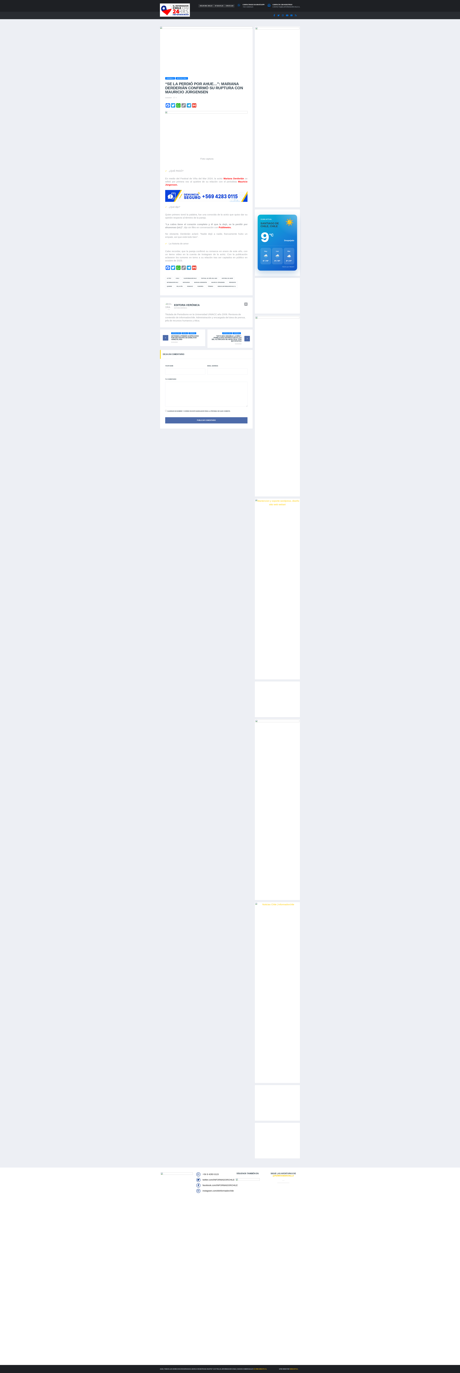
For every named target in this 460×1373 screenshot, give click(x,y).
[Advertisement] (277, 296)
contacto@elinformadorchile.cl (286, 7)
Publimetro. (225, 227)
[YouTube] (287, 15)
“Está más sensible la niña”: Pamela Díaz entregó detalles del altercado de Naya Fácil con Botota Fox (227, 338)
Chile (177, 278)
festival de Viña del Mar (209, 278)
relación (180, 286)
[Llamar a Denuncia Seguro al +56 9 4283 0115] (206, 196)
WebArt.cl (294, 1369)
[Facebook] (274, 15)
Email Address (212, 366)
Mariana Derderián (234, 178)
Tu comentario (170, 379)
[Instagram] (282, 15)
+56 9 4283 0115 (211, 1174)
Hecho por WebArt (288, 267)
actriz (169, 278)
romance (190, 286)
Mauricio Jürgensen (218, 282)
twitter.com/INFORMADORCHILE (219, 1180)
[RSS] (295, 15)
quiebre (169, 286)
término (210, 286)
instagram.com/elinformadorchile (218, 1191)
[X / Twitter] (278, 15)
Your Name (169, 366)
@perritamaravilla (283, 1176)
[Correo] (291, 15)
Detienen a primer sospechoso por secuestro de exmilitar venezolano (185, 337)
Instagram (186, 282)
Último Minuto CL (260, 1369)
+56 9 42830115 (248, 7)
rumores (200, 286)
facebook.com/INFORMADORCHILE (220, 1185)
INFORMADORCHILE (172, 282)
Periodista (232, 282)
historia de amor (227, 278)
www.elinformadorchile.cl (227, 286)
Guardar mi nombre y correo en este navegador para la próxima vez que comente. (198, 411)
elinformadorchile (190, 278)
